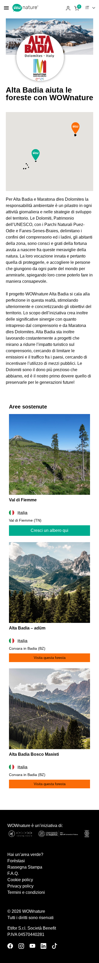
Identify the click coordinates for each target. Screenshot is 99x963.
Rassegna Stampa (24, 867)
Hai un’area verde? (25, 854)
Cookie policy (20, 880)
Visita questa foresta (49, 658)
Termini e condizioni (26, 892)
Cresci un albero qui (49, 530)
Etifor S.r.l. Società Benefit (31, 928)
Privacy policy (20, 886)
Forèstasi (16, 861)
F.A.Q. (13, 873)
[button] (35, 155)
